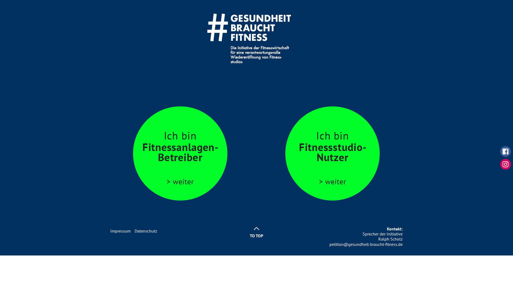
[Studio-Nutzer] (332, 153)
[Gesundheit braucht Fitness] (256, 46)
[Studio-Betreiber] (180, 153)
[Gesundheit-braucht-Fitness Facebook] (505, 151)
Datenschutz (146, 231)
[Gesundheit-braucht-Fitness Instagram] (505, 163)
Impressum (120, 231)
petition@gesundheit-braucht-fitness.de (366, 244)
